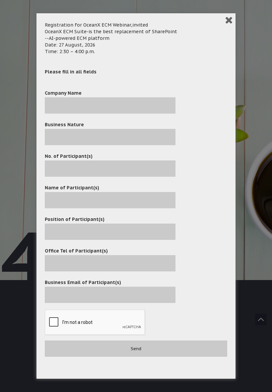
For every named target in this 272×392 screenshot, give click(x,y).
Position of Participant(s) (74, 219)
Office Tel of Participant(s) (76, 251)
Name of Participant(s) (72, 188)
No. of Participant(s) (69, 156)
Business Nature (64, 125)
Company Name (63, 93)
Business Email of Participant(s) (83, 282)
